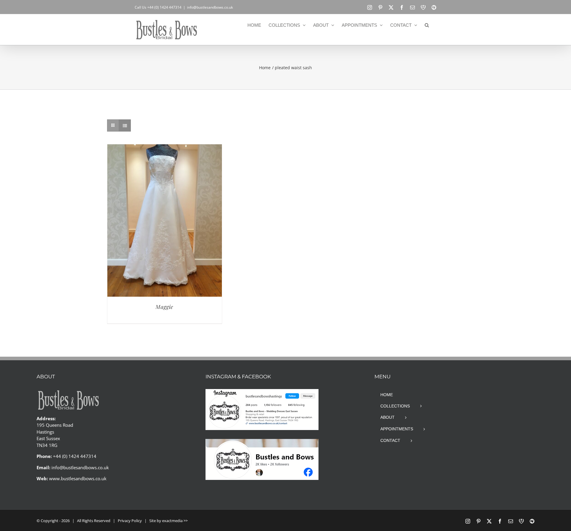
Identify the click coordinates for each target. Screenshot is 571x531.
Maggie (164, 306)
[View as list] (125, 125)
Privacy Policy (130, 520)
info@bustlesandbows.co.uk (210, 7)
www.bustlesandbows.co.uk (77, 478)
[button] (427, 25)
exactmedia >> (175, 520)
